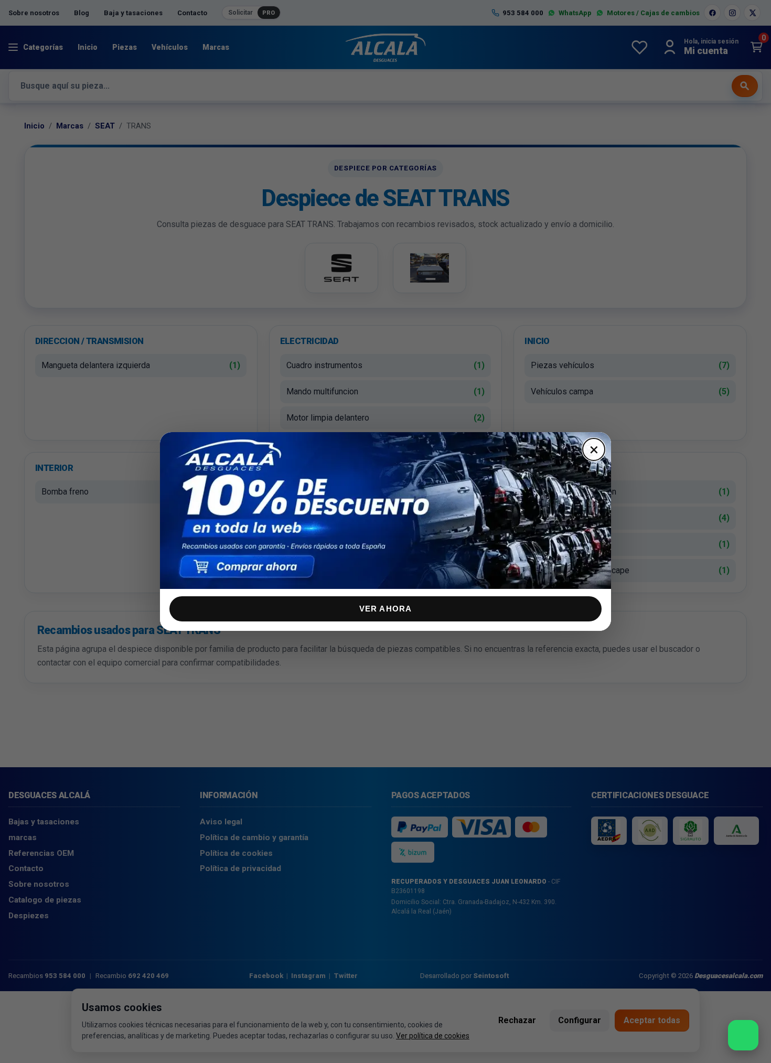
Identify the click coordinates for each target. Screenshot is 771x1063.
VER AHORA (385, 608)
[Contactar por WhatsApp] (743, 1035)
